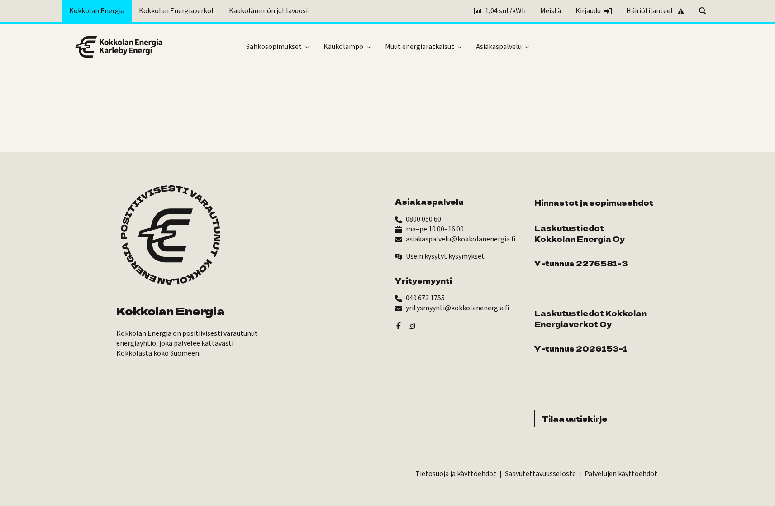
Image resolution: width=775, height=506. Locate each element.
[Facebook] (398, 325)
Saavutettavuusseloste (540, 474)
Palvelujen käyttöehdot (621, 474)
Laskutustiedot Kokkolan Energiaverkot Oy (590, 318)
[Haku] (702, 11)
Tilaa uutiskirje (574, 418)
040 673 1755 (425, 298)
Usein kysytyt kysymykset (445, 256)
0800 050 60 (423, 219)
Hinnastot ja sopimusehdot (593, 202)
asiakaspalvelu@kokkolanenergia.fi (460, 239)
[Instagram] (411, 325)
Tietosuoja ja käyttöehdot (455, 474)
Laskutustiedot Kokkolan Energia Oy (579, 233)
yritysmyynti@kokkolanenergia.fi (457, 308)
